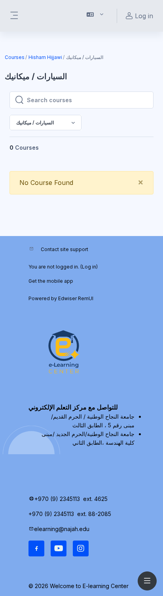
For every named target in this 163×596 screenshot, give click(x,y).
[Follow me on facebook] (36, 548)
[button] (95, 15)
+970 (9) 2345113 (57, 498)
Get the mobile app (50, 281)
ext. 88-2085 (95, 513)
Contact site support (64, 249)
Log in (89, 267)
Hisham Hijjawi (45, 57)
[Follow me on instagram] (81, 548)
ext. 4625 (96, 498)
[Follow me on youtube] (58, 548)
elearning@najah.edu (61, 529)
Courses (15, 57)
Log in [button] (144, 16)
